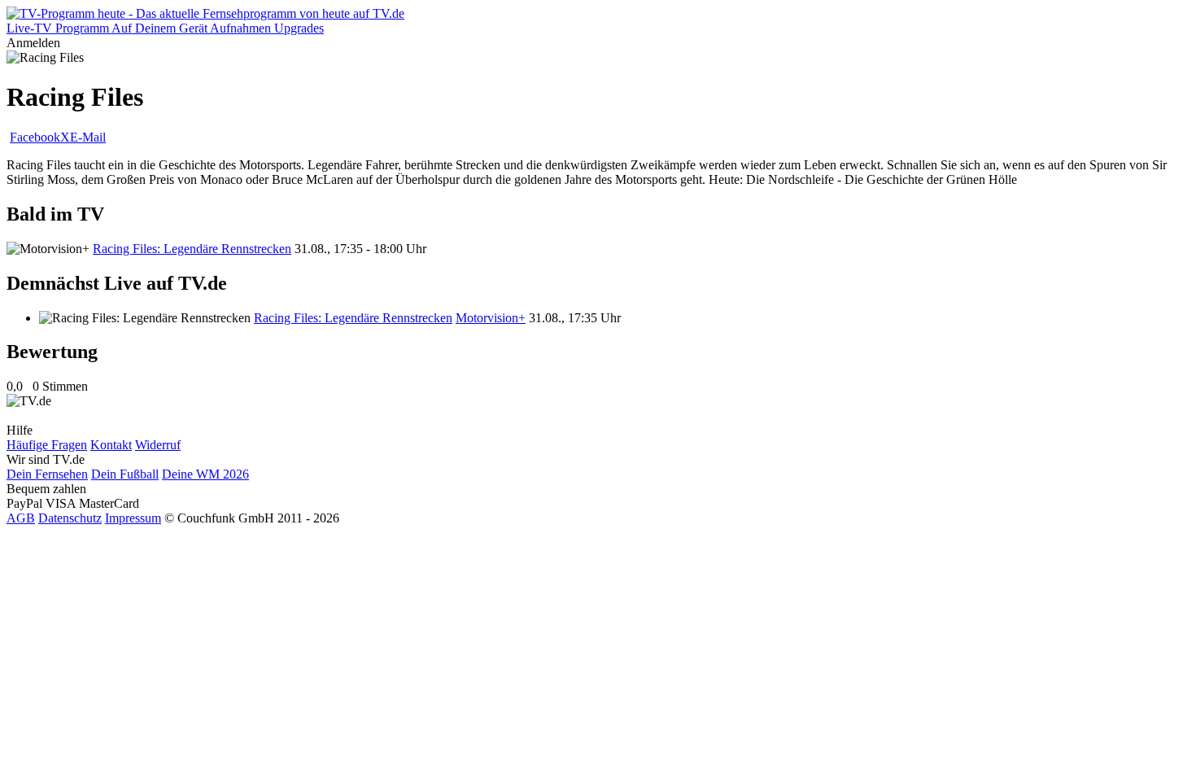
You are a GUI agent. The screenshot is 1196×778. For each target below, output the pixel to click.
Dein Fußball (125, 474)
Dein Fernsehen (47, 474)
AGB (21, 518)
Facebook (35, 137)
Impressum (133, 518)
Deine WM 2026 (205, 474)
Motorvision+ (491, 318)
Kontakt (111, 445)
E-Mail (88, 137)
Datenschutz (70, 518)
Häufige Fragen (47, 445)
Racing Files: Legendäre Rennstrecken (192, 249)
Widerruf (158, 445)
